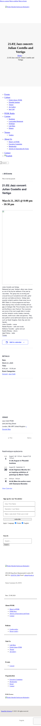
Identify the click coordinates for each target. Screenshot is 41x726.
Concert (5, 374)
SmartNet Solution (6, 711)
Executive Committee (16, 679)
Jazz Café (12, 374)
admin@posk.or (29, 575)
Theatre (12, 649)
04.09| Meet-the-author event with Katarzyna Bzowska (20, 482)
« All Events (7, 173)
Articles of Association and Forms (19, 613)
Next (28, 438)
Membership (13, 682)
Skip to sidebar (13, 1)
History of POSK (14, 609)
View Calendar (7, 488)
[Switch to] (19, 155)
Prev (10, 438)
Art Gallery (13, 651)
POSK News (13, 611)
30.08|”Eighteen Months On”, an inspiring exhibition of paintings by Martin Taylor (20, 472)
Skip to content (4, 1)
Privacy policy (14, 631)
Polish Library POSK (16, 647)
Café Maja (13, 645)
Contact (12, 616)
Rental (12, 684)
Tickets (4, 335)
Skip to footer (23, 1)
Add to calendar (16, 342)
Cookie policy (14, 629)
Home (19, 56)
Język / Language (8, 523)
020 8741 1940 (15, 575)
